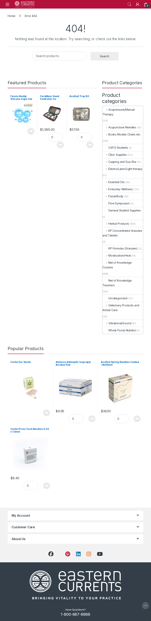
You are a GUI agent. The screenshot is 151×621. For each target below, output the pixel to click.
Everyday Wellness (120, 189)
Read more (46, 413)
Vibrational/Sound (119, 323)
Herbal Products (118, 223)
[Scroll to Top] (145, 605)
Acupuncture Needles (122, 127)
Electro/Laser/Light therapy (125, 169)
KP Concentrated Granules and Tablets (122, 233)
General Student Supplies (124, 210)
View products (28, 131)
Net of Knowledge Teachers (117, 283)
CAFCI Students (118, 147)
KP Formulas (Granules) (123, 248)
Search (129, 4)
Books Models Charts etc (124, 134)
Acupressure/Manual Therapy (118, 112)
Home (11, 16)
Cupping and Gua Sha (122, 161)
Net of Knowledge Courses (117, 265)
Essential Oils (116, 182)
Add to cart (60, 145)
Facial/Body (115, 196)
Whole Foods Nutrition (122, 330)
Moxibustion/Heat (119, 255)
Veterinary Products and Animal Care (120, 308)
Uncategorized (117, 298)
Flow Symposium (119, 203)
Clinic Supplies (117, 154)
